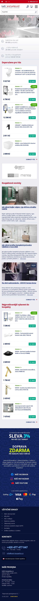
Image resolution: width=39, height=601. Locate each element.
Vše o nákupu (8, 519)
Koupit (33, 81)
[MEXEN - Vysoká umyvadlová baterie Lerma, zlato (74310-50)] (8, 390)
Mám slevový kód (9, 514)
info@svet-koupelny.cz (15, 553)
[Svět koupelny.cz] (19, 24)
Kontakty (7, 528)
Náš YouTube (21, 483)
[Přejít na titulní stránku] (10, 6)
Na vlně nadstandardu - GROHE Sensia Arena (19, 283)
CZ (6, 2)
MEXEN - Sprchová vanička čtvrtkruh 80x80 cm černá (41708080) (25, 352)
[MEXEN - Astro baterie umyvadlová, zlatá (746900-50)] (8, 371)
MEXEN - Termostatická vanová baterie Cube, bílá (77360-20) (24, 334)
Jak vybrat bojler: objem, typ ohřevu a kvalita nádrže (19, 208)
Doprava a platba (9, 521)
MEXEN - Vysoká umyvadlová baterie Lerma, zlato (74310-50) (25, 389)
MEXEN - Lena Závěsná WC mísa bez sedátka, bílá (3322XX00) (25, 144)
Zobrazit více (30, 159)
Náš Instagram (21, 478)
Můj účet (7, 516)
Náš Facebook (21, 474)
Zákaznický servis (9, 523)
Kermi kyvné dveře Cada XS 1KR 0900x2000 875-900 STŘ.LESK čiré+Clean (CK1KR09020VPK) (24, 408)
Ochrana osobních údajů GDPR (13, 526)
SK (9, 2)
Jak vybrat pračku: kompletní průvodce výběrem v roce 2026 (17, 246)
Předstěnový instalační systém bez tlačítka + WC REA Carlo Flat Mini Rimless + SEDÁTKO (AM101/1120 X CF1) (24, 91)
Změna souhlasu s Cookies (12, 530)
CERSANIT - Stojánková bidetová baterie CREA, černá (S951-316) (24, 126)
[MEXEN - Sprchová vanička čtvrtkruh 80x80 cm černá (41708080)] (8, 353)
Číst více (22, 221)
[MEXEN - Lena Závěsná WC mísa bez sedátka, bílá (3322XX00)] (8, 145)
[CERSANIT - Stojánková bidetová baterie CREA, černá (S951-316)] (8, 127)
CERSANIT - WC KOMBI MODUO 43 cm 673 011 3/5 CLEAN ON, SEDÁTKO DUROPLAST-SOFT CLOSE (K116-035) (25, 72)
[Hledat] (36, 12)
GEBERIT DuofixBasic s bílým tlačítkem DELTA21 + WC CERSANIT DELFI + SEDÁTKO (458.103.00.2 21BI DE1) (25, 318)
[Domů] (2, 1)
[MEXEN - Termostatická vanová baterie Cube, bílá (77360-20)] (8, 335)
